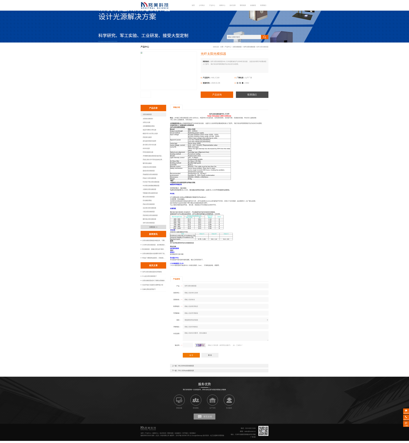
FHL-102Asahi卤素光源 (186, 370)
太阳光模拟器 (237, 47)
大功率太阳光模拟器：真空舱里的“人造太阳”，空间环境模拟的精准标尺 (154, 245)
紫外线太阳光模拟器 (149, 219)
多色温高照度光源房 (149, 141)
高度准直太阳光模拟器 (150, 215)
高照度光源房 (147, 137)
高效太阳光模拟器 (149, 204)
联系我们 (263, 5)
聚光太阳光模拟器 (149, 197)
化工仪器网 (214, 435)
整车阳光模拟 (147, 163)
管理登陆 (221, 435)
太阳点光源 (146, 122)
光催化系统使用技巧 (149, 289)
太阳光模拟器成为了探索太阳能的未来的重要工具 (154, 280)
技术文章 (233, 5)
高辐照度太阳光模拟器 (150, 174)
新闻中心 (222, 5)
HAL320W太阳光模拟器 (186, 366)
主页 (221, 47)
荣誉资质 (243, 5)
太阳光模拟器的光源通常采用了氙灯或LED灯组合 (154, 253)
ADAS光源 (146, 148)
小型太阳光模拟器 (149, 211)
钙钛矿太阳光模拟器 (149, 178)
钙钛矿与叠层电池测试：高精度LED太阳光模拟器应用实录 (154, 258)
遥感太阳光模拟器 (149, 171)
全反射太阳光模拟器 (149, 208)
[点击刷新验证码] (200, 345)
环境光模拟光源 (148, 152)
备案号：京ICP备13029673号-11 (181, 435)
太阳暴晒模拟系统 (149, 126)
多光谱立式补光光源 (149, 145)
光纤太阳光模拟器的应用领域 (152, 272)
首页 (193, 5)
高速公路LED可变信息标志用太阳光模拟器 (154, 159)
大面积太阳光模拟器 (149, 189)
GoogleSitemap (197, 435)
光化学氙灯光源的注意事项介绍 (152, 285)
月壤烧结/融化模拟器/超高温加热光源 (154, 156)
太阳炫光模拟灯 (148, 118)
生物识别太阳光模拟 (149, 167)
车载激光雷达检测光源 (150, 193)
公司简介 (202, 5)
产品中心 (212, 5)
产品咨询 (217, 94)
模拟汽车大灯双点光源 (150, 133)
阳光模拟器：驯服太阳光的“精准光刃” (154, 249)
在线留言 (253, 5)
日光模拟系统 (147, 200)
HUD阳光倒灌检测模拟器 (151, 185)
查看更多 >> (153, 227)
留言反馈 (207, 416)
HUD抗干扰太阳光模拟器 (151, 182)
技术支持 (163, 433)
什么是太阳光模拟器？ (149, 276)
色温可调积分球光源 (149, 130)
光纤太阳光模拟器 (249, 47)
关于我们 (185, 433)
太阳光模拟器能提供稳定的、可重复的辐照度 (154, 240)
